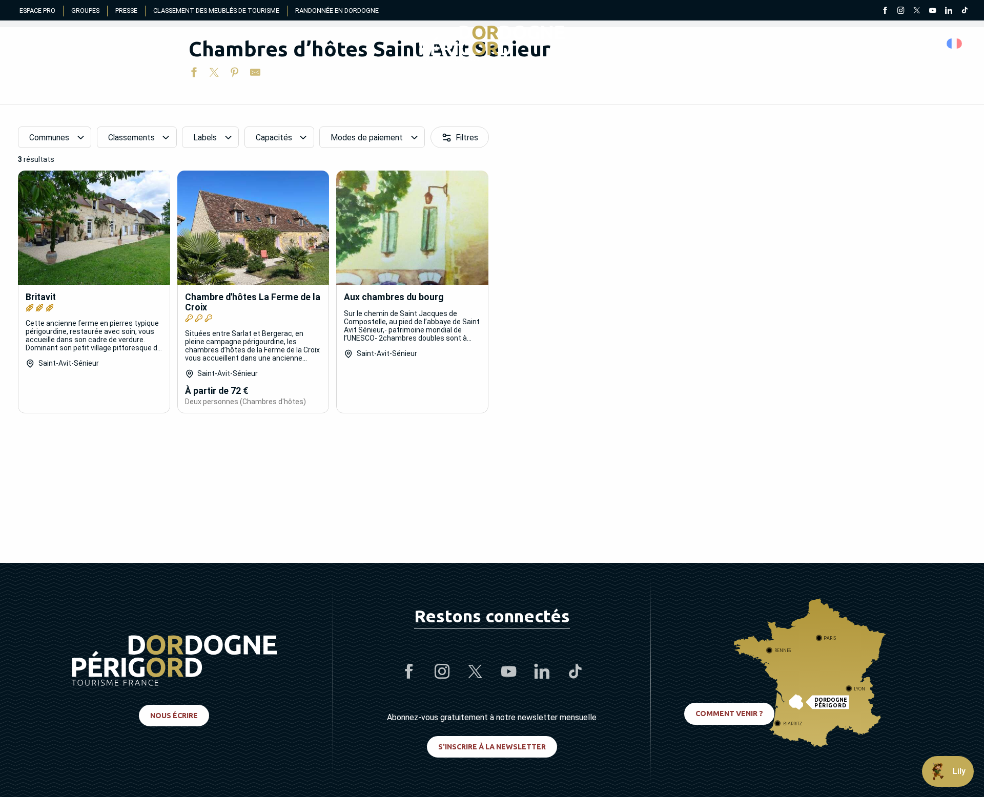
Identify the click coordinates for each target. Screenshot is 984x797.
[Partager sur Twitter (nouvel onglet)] (214, 74)
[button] (955, 43)
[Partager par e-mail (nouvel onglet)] (255, 74)
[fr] (955, 43)
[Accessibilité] (858, 44)
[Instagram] (901, 11)
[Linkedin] (948, 11)
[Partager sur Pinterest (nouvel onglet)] (235, 74)
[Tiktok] (964, 11)
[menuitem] (492, 43)
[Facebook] (885, 11)
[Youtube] (932, 11)
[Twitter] (917, 11)
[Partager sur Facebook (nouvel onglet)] (194, 74)
